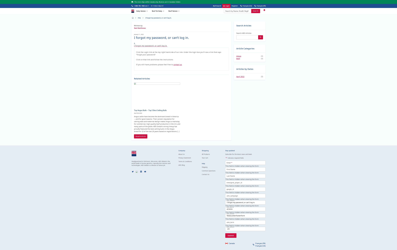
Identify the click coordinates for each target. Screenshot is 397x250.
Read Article (141, 136)
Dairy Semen (141, 11)
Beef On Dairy (157, 11)
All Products (206, 154)
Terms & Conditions (185, 161)
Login (227, 6)
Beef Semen (173, 11)
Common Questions (208, 171)
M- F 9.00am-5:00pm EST (157, 6)
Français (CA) (247, 6)
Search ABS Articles (243, 33)
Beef (238, 58)
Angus (238, 56)
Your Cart (205, 158)
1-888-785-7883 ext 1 (141, 6)
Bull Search (217, 6)
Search (256, 11)
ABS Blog (181, 165)
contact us (177, 64)
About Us (181, 154)
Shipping (204, 167)
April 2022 (240, 76)
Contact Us (205, 174)
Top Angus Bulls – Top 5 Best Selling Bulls (150, 110)
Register (235, 6)
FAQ (139, 18)
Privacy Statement (184, 158)
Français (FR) (261, 6)
